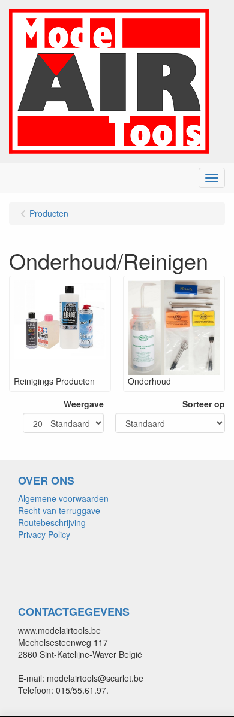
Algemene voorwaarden (63, 498)
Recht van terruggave (59, 510)
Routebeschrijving (52, 522)
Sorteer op (203, 404)
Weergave (84, 404)
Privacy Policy (44, 534)
